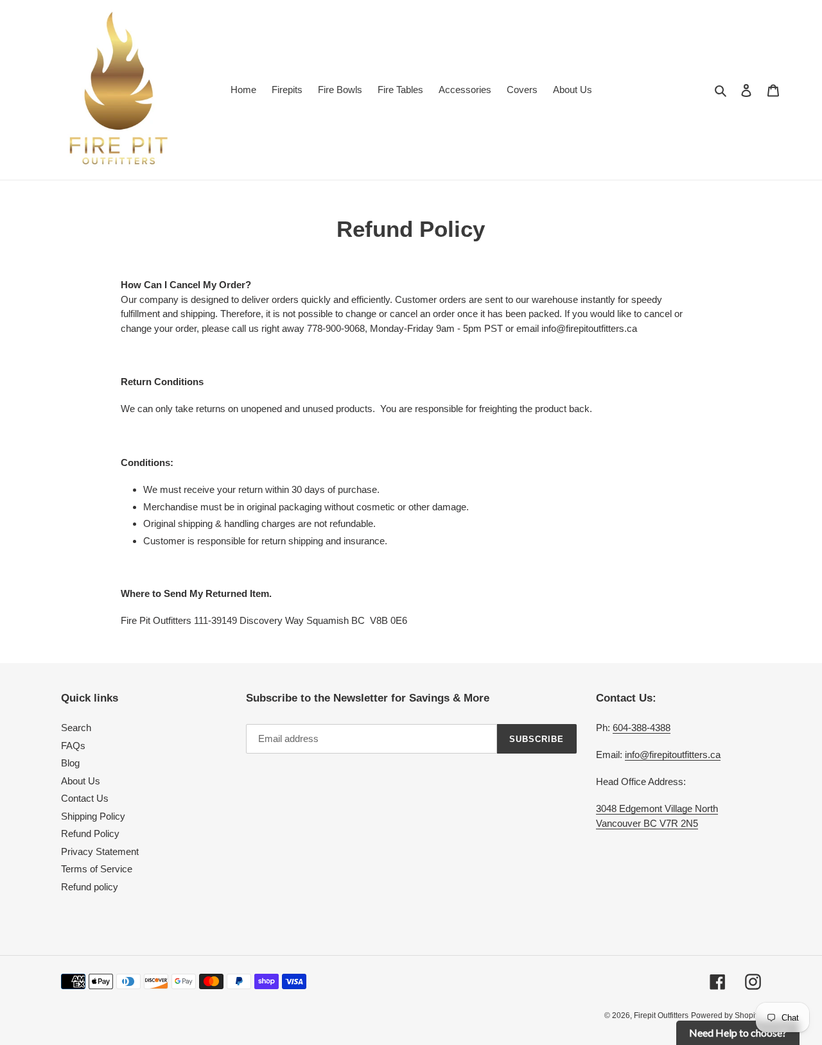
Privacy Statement (100, 851)
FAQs (73, 745)
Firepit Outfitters (661, 1015)
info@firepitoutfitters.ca (673, 754)
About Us (80, 780)
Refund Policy (90, 833)
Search (76, 727)
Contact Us (85, 798)
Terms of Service (96, 868)
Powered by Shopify (726, 1015)
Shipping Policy (93, 816)
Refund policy (89, 886)
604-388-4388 (641, 727)
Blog (70, 762)
